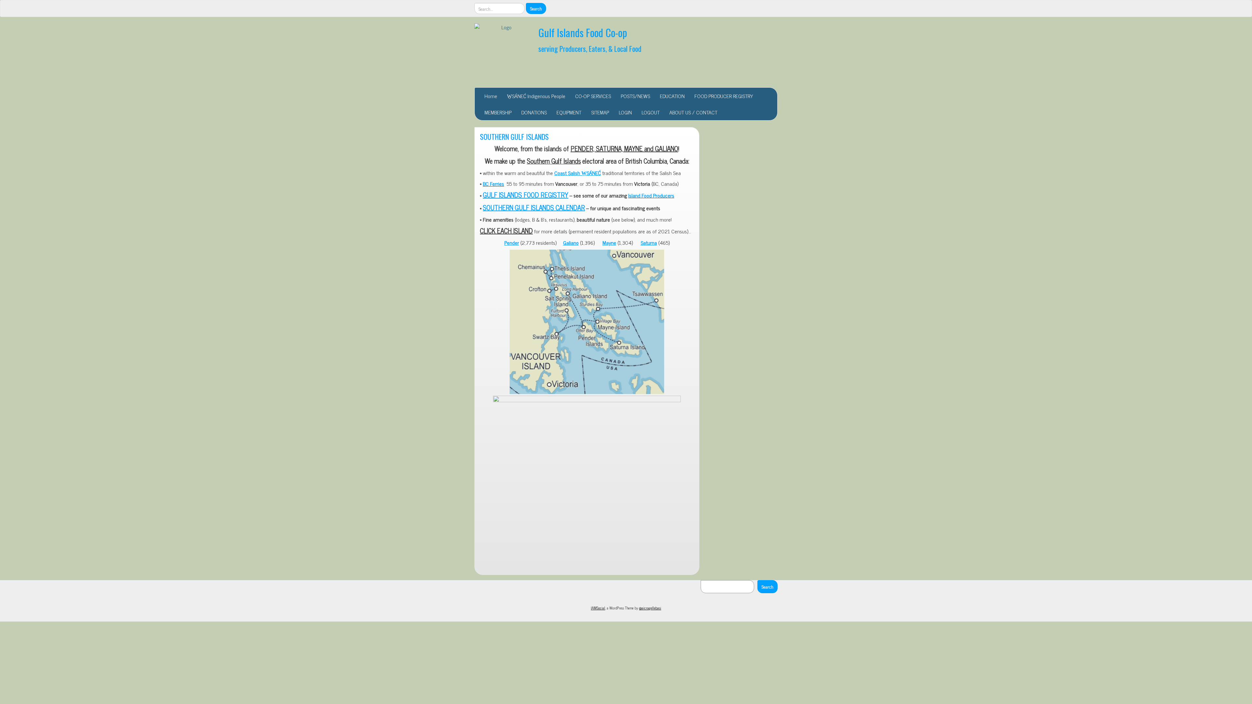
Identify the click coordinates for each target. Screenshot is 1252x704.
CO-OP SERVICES (593, 96)
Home (490, 96)
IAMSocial (598, 608)
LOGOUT (651, 112)
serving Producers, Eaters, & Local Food (589, 48)
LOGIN (625, 112)
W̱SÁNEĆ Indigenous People (536, 96)
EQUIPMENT (569, 112)
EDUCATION (672, 96)
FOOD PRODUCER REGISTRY (723, 96)
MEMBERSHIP (498, 112)
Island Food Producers (651, 195)
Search (767, 586)
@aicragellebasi (650, 608)
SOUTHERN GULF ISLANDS (514, 136)
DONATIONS (534, 112)
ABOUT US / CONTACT (693, 112)
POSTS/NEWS (635, 96)
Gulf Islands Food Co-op (582, 32)
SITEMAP (600, 112)
